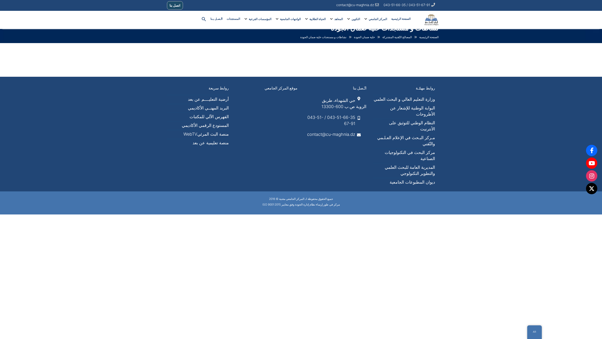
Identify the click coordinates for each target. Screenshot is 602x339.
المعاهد (338, 19)
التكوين (356, 19)
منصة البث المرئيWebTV (206, 134)
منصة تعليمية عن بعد (211, 142)
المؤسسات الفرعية (260, 19)
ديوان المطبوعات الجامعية (412, 182)
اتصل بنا (175, 5)
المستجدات (233, 18)
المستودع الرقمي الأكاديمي (205, 125)
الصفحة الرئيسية (401, 18)
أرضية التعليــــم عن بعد (208, 99)
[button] (203, 19)
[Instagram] (591, 176)
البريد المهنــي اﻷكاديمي (208, 107)
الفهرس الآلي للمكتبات (209, 116)
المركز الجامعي (378, 19)
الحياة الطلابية (317, 19)
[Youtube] (591, 163)
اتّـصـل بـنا (216, 18)
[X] (591, 188)
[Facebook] (591, 150)
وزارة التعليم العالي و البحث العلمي (404, 99)
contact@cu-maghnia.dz (355, 5)
